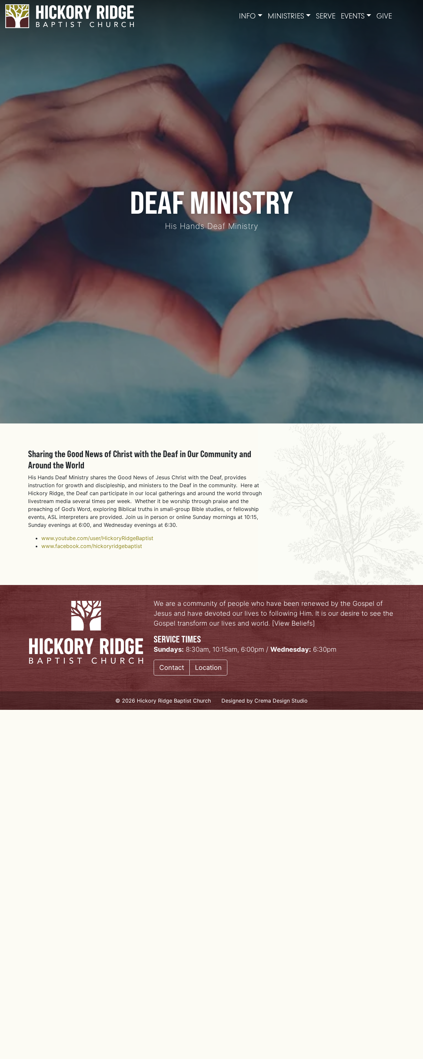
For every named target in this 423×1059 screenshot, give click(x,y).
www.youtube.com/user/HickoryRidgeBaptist (97, 538)
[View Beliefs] (293, 623)
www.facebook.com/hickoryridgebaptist (91, 546)
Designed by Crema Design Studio (264, 700)
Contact (171, 668)
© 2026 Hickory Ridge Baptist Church (163, 700)
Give (384, 16)
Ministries (286, 16)
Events (353, 16)
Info (247, 16)
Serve (325, 16)
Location (208, 668)
